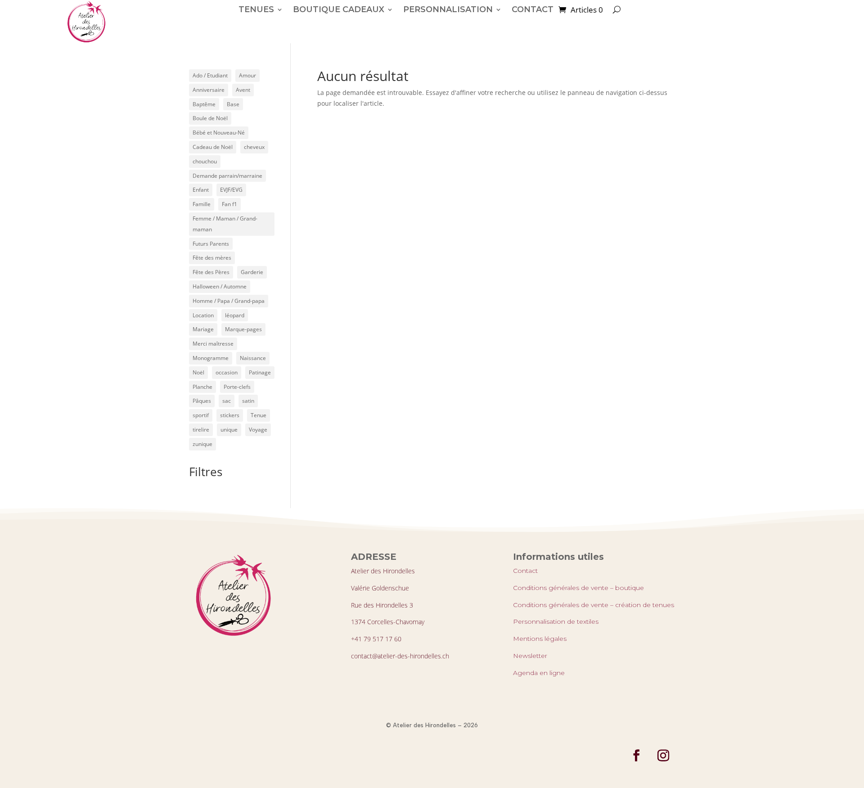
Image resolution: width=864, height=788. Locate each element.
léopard (234, 315)
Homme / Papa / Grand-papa (229, 301)
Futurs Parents (211, 244)
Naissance (253, 358)
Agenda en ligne (539, 673)
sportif (201, 415)
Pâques (202, 401)
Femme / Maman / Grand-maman (225, 224)
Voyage (258, 429)
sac (226, 401)
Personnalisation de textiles (555, 621)
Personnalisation (448, 9)
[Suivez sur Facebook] (636, 755)
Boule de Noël (210, 118)
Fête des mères (212, 257)
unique (229, 429)
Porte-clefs (237, 387)
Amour (247, 75)
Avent (243, 90)
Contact (525, 571)
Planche (202, 387)
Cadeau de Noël (213, 147)
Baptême (204, 104)
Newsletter (530, 656)
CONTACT (533, 9)
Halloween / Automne (220, 286)
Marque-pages (243, 329)
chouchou (205, 161)
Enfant (201, 190)
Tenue (258, 415)
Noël (198, 372)
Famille (202, 204)
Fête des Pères (211, 272)
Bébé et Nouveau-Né (219, 132)
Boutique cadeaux (338, 9)
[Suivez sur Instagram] (663, 755)
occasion (227, 372)
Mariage (203, 329)
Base (233, 104)
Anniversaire (209, 90)
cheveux (254, 147)
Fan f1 (229, 204)
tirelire (201, 429)
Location (203, 315)
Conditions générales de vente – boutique (578, 588)
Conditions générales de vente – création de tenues (593, 605)
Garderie (252, 272)
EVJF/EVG (231, 190)
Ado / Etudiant (210, 75)
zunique (202, 444)
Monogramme (211, 358)
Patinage (260, 372)
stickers (229, 415)
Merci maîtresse (213, 343)
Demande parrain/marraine (227, 176)
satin (248, 401)
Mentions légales (540, 639)
